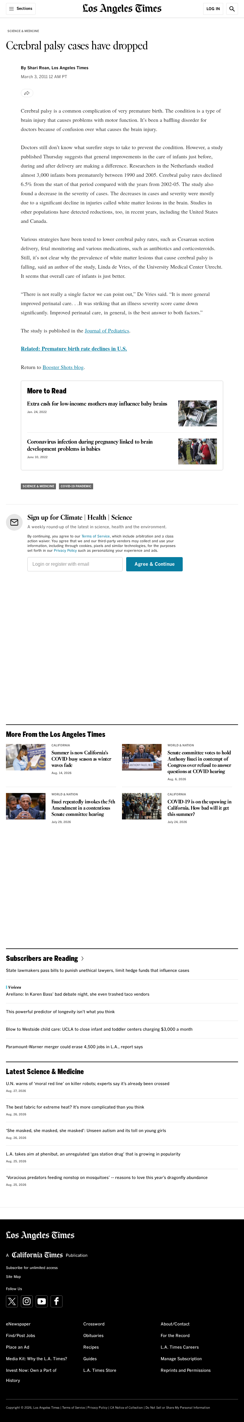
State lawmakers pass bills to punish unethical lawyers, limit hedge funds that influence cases (97, 971)
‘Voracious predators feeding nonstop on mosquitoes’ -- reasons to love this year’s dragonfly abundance (107, 1178)
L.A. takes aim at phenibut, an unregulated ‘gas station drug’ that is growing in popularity (93, 1154)
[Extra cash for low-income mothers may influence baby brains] (197, 413)
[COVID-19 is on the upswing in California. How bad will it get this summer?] (142, 806)
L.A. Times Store (99, 1371)
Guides (90, 1359)
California (60, 745)
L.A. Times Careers (180, 1347)
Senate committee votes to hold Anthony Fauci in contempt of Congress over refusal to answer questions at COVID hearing (199, 762)
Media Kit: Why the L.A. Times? (36, 1359)
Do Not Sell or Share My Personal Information (178, 1407)
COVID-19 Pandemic (76, 486)
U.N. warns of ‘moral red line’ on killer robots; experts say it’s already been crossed (87, 1084)
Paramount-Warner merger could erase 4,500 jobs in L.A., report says (74, 1047)
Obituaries (93, 1336)
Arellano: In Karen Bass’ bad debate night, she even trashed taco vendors (77, 994)
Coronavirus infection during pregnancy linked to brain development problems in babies (90, 445)
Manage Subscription (181, 1359)
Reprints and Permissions (186, 1371)
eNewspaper (18, 1324)
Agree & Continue (154, 564)
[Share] (27, 93)
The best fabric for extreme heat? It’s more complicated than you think (75, 1107)
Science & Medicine (23, 31)
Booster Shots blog (63, 367)
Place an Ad (17, 1347)
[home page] (122, 8)
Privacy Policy (65, 551)
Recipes (91, 1347)
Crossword (93, 1324)
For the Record (175, 1336)
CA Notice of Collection (126, 1407)
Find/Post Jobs (20, 1336)
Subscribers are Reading (42, 958)
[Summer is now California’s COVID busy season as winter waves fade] (26, 757)
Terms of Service (96, 536)
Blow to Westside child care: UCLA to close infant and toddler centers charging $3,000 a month (99, 1029)
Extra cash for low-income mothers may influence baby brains (97, 404)
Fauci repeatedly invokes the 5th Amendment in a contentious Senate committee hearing (83, 808)
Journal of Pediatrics (107, 330)
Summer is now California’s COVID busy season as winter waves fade (81, 759)
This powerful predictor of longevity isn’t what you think (60, 1012)
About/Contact (175, 1324)
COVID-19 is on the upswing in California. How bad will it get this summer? (199, 808)
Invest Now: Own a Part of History (31, 1376)
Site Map (13, 1277)
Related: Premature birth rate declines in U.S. (74, 348)
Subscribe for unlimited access (32, 1268)
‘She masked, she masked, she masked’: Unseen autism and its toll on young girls (86, 1131)
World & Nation (181, 745)
